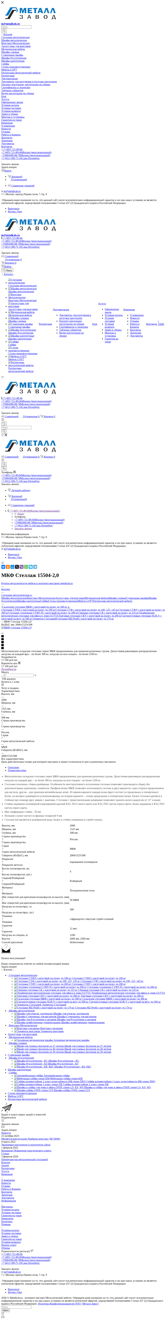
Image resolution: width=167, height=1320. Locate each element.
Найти (5, 1310)
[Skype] (31, 567)
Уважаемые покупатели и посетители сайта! (26, 1144)
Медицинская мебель (96, 598)
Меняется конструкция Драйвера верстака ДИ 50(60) (30, 1138)
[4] (83, 645)
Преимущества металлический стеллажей (24, 1159)
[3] (83, 642)
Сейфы (44, 601)
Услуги (5, 1171)
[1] (83, 636)
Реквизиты (7, 1218)
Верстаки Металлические (41, 598)
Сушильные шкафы (137, 598)
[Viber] (21, 567)
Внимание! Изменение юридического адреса (26, 1150)
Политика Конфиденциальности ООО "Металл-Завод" (68, 1303)
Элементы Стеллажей (44, 618)
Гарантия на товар (11, 1215)
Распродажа (8, 1168)
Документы (7, 1197)
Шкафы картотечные (29, 601)
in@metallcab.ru (10, 23)
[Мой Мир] (12, 567)
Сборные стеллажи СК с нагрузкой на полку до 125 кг (108, 612)
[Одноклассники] (8, 567)
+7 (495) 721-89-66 (12, 149)
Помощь (6, 1224)
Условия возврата (11, 1242)
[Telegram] (35, 567)
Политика (6, 1221)
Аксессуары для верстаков (70, 598)
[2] (83, 639)
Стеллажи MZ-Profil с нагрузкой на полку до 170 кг (85, 618)
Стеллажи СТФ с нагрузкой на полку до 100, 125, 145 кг (86, 609)
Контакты (6, 1192)
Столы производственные (62, 601)
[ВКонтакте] (3, 567)
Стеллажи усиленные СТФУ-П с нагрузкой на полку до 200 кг (43, 612)
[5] (83, 648)
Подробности (8, 669)
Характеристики (17, 770)
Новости (6, 1132)
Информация (8, 1200)
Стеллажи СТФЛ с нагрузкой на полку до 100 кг (28, 609)
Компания (7, 1174)
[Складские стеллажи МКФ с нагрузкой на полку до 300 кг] (16, 627)
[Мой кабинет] (2, 420)
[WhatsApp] (26, 567)
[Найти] (4, 31)
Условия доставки (11, 1212)
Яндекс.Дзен (15, 211)
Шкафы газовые (117, 598)
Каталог (5, 1162)
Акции (5, 1165)
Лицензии (7, 1194)
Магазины (7, 1206)
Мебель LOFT (85, 601)
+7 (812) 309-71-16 (20, 158)
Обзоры (5, 1248)
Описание (13, 767)
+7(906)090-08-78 (25, 155)
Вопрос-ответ (8, 1245)
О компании (8, 1180)
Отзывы (5, 1186)
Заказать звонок (23, 528)
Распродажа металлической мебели (112, 601)
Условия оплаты (10, 1209)
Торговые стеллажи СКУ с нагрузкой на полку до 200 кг (90, 615)
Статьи (5, 1153)
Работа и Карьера (11, 1189)
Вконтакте (13, 208)
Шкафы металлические (14, 598)
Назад (21, 513)
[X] (17, 567)
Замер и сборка (9, 1236)
